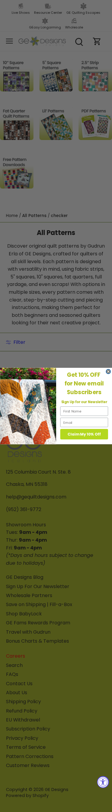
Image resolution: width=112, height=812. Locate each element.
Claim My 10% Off (84, 434)
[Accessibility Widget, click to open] (103, 782)
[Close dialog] (108, 371)
